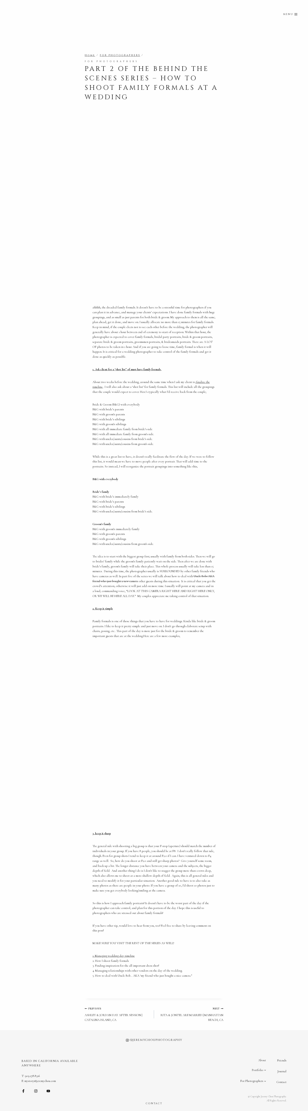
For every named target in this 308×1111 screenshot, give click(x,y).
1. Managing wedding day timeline (114, 956)
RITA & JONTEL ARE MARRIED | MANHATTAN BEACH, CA (192, 1014)
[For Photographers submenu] (265, 1081)
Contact (281, 1082)
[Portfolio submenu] (265, 1070)
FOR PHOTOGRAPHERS (111, 61)
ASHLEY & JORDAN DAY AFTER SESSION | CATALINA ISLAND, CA (113, 1014)
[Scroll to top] (304, 1003)
